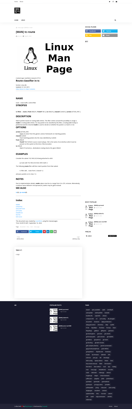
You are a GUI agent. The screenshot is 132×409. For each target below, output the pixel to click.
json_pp (95, 357)
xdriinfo (110, 396)
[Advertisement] (101, 120)
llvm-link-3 (89, 366)
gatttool (96, 331)
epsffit (112, 325)
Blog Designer (29, 406)
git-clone (99, 334)
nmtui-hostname (104, 375)
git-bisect (110, 331)
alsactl (88, 310)
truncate (103, 393)
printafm (107, 384)
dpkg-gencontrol (90, 325)
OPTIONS (19, 211)
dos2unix (96, 322)
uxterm (110, 393)
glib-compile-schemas (92, 346)
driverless (100, 325)
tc (16, 192)
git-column (107, 334)
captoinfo (97, 316)
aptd (103, 310)
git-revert (105, 340)
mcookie (110, 369)
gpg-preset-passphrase (92, 349)
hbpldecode (99, 352)
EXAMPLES (19, 213)
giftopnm (103, 331)
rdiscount (103, 387)
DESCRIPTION (20, 209)
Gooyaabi (44, 406)
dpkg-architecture (106, 322)
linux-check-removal (91, 363)
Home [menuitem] (16, 20)
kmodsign (106, 357)
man (31, 227)
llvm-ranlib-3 (97, 366)
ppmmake (96, 381)
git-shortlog (89, 343)
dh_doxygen (111, 319)
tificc (97, 393)
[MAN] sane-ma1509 (100, 222)
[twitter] (109, 1)
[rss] (93, 35)
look (104, 366)
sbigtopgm (89, 390)
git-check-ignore (90, 334)
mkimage (101, 372)
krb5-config (89, 360)
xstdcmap (89, 399)
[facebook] (113, 1)
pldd (102, 378)
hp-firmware (95, 354)
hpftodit (103, 354)
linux (28, 227)
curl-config (103, 319)
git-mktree (89, 340)
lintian (106, 360)
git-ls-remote (101, 337)
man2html (38, 221)
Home (16, 1)
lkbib (100, 363)
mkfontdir (94, 372)
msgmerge (89, 375)
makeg (114, 366)
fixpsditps (94, 328)
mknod (108, 372)
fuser (114, 328)
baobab (107, 313)
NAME (18, 205)
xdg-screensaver (100, 396)
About (21, 1)
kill (100, 357)
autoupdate (89, 313)
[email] (116, 1)
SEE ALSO (19, 217)
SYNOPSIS (19, 207)
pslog (97, 387)
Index (17, 89)
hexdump (108, 352)
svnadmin (97, 390)
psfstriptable (89, 387)
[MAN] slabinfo (99, 213)
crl (96, 319)
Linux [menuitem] (23, 20)
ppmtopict (89, 384)
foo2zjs (108, 328)
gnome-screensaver (106, 346)
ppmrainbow (105, 381)
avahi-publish (98, 313)
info (109, 354)
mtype (96, 375)
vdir (87, 396)
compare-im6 (90, 319)
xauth (92, 396)
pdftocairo (89, 378)
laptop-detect (98, 360)
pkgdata (96, 378)
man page (20, 27)
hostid (88, 354)
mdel (87, 372)
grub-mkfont (104, 349)
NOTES (18, 215)
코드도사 (19, 36)
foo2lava (101, 328)
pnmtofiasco (109, 378)
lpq (109, 366)
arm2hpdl (110, 310)
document (23, 227)
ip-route (22, 192)
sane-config (112, 387)
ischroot (88, 357)
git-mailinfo (110, 337)
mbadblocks (102, 369)
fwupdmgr (89, 331)
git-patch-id (97, 340)
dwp (107, 325)
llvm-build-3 (108, 363)
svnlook (104, 390)
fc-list (87, 328)
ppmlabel (88, 381)
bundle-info (89, 316)
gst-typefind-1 (90, 352)
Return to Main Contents (27, 89)
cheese (104, 316)
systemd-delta (90, 393)
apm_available (96, 310)
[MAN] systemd (99, 205)
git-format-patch (90, 337)
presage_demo (98, 384)
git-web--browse (99, 343)
